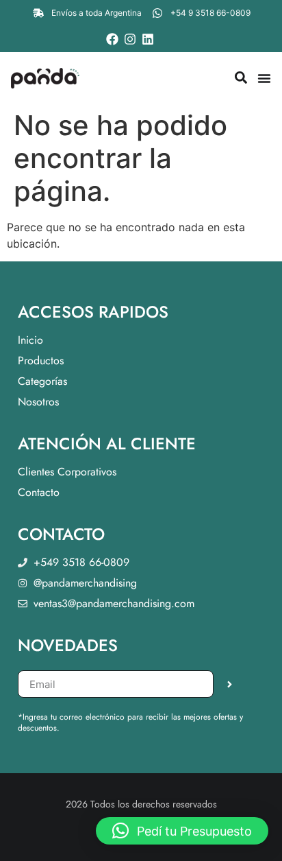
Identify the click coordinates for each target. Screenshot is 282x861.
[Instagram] (130, 39)
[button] (182, 831)
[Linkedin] (148, 39)
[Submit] (229, 684)
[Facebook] (112, 39)
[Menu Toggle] (264, 78)
